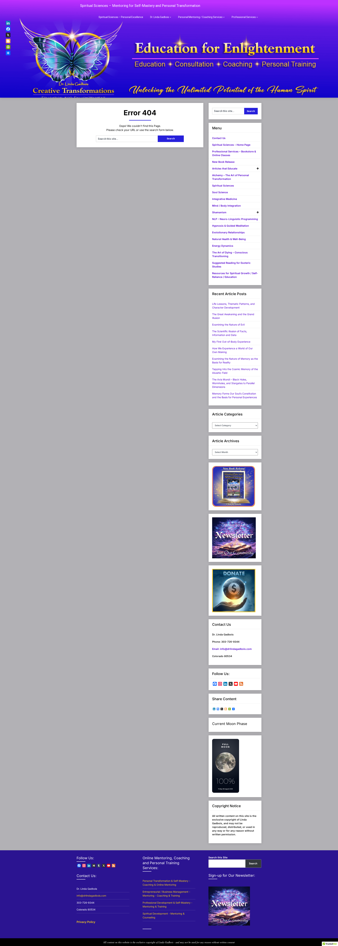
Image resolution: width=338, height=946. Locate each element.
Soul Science (220, 192)
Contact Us (219, 138)
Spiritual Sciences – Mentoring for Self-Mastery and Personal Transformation (140, 6)
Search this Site (217, 857)
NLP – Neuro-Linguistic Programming (235, 218)
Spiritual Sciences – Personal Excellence (121, 17)
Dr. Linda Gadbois (159, 17)
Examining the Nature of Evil (228, 324)
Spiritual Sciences (223, 185)
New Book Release (223, 161)
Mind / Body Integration (226, 205)
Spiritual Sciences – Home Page (231, 144)
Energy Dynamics (222, 245)
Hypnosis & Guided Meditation (230, 225)
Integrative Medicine (224, 198)
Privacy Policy (86, 922)
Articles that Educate (224, 168)
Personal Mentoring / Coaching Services (200, 17)
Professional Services (244, 17)
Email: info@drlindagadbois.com (232, 648)
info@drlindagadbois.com (91, 895)
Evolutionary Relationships (228, 232)
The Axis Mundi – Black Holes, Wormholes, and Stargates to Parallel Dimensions (233, 383)
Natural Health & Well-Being (229, 239)
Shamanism (219, 212)
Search (253, 863)
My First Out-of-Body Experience (231, 341)
